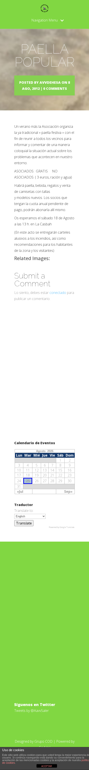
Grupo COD (43, 741)
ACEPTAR (46, 766)
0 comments (55, 88)
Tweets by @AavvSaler (31, 710)
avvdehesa (50, 82)
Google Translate (67, 527)
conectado (57, 292)
